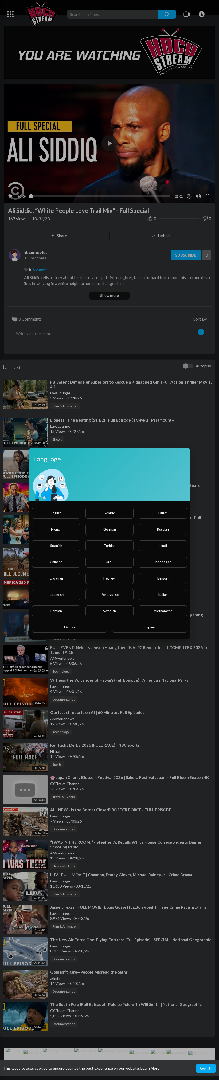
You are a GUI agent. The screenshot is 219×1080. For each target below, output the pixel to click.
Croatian (56, 578)
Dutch (163, 513)
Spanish (56, 545)
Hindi (163, 545)
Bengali (163, 578)
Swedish (109, 611)
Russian (163, 529)
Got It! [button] (206, 1068)
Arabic (109, 513)
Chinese (56, 562)
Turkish (109, 545)
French (56, 529)
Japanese (56, 594)
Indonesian (162, 562)
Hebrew (109, 578)
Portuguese (110, 594)
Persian (56, 611)
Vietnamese (163, 611)
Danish (69, 627)
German (109, 529)
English (56, 513)
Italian (163, 594)
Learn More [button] (149, 1068)
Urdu (110, 562)
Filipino (149, 627)
